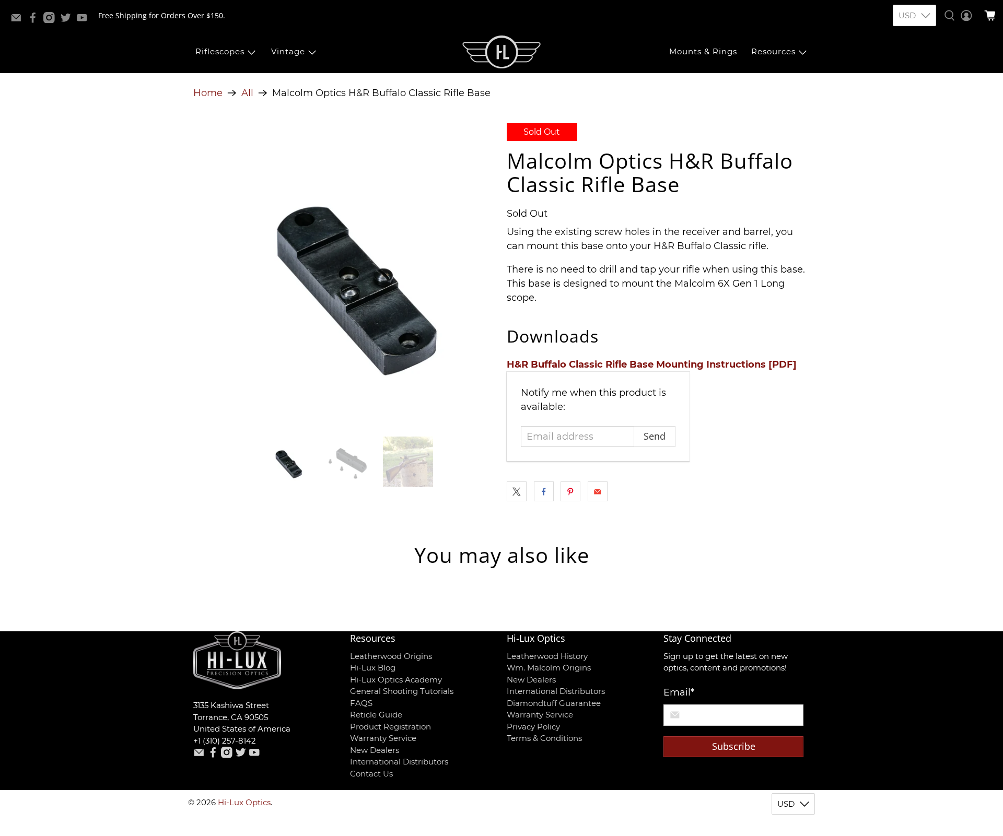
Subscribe (733, 746)
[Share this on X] (517, 491)
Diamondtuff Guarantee (554, 703)
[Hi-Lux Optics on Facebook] (35, 20)
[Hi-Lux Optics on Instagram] (51, 20)
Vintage (288, 51)
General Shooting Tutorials (401, 691)
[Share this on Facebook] (544, 491)
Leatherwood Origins (391, 656)
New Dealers (374, 750)
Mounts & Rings (703, 51)
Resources (773, 51)
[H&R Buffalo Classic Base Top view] (344, 274)
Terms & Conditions (544, 738)
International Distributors (399, 762)
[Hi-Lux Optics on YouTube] (84, 20)
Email (678, 692)
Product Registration (390, 727)
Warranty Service (383, 738)
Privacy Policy (533, 727)
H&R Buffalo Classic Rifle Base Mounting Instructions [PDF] (652, 364)
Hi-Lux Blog (372, 668)
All (247, 93)
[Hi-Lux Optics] (501, 52)
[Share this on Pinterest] (570, 491)
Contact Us (371, 774)
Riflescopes (219, 51)
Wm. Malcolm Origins (549, 668)
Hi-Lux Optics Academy (396, 680)
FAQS (361, 703)
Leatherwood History (547, 656)
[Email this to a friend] (598, 491)
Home (208, 93)
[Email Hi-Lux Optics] (18, 20)
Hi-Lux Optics (244, 802)
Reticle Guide (376, 715)
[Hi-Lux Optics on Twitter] (68, 20)
